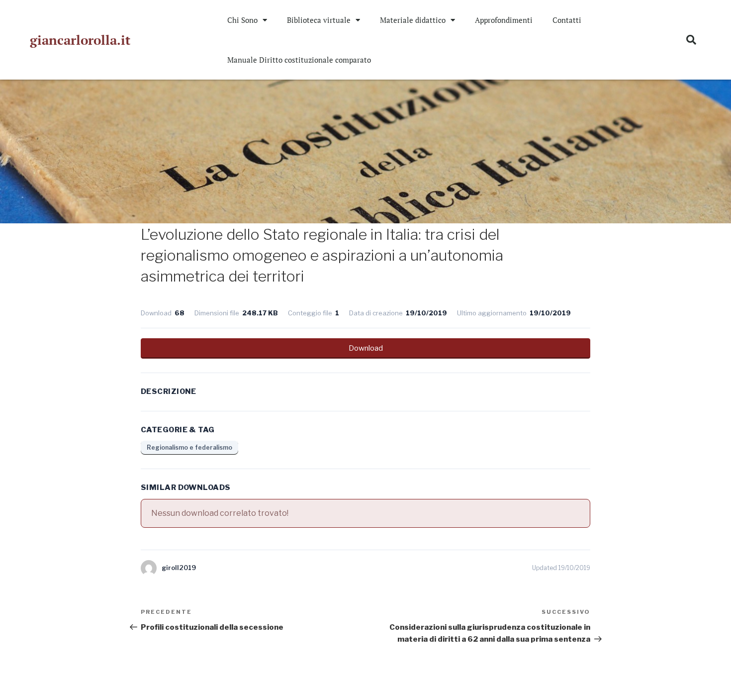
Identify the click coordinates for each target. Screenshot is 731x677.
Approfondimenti (504, 20)
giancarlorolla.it (80, 39)
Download (366, 348)
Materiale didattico (413, 20)
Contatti (566, 20)
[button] (691, 40)
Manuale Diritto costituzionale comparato (299, 60)
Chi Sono (242, 20)
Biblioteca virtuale (319, 20)
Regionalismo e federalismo (189, 447)
